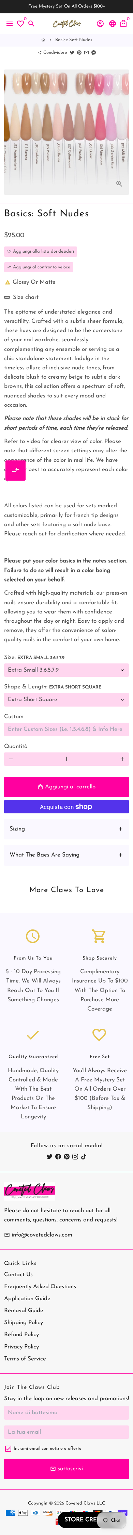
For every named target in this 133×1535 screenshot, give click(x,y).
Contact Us (18, 1275)
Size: (34, 657)
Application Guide (27, 1299)
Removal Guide (23, 1311)
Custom (14, 717)
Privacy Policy (21, 1347)
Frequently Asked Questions (40, 1287)
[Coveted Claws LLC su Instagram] (75, 1156)
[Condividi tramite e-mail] (86, 52)
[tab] (66, 829)
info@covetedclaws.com (38, 1235)
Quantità (16, 746)
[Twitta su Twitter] (72, 52)
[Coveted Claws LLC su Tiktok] (84, 1156)
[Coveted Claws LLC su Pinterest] (67, 1156)
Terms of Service (25, 1359)
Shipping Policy (23, 1322)
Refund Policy (21, 1334)
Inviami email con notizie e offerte (48, 1448)
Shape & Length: (52, 687)
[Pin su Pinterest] (79, 52)
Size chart (21, 297)
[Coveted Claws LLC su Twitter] (50, 1156)
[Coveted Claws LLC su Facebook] (58, 1156)
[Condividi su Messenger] (93, 52)
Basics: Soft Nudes (73, 40)
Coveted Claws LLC (85, 1503)
